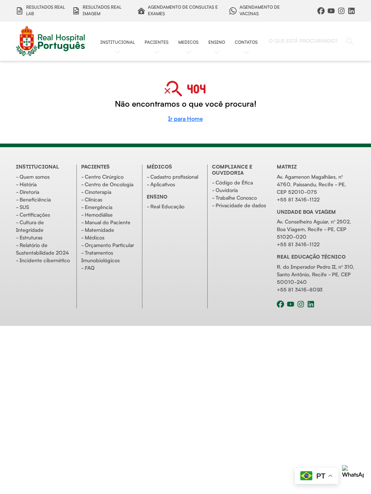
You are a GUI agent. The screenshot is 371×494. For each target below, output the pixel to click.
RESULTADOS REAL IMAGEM (102, 10)
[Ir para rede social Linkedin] (351, 11)
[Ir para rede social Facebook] (321, 11)
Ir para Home (185, 119)
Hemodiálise (99, 215)
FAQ (90, 268)
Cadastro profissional (174, 177)
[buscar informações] (349, 41)
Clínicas (93, 200)
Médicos (94, 237)
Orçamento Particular (109, 245)
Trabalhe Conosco (236, 198)
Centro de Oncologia (109, 184)
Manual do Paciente (107, 222)
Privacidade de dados (241, 205)
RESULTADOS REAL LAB (45, 10)
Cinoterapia (98, 192)
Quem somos (35, 177)
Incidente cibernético (45, 260)
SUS (24, 207)
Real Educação (167, 206)
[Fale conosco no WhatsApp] (353, 476)
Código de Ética (234, 183)
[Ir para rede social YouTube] (331, 11)
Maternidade (99, 230)
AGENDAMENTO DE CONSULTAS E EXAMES (183, 10)
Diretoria (29, 192)
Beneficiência (35, 200)
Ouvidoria (227, 190)
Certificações (35, 215)
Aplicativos (162, 184)
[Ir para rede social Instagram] (341, 11)
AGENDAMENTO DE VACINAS (259, 10)
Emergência (98, 207)
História (28, 184)
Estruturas (31, 237)
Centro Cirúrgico (104, 177)
